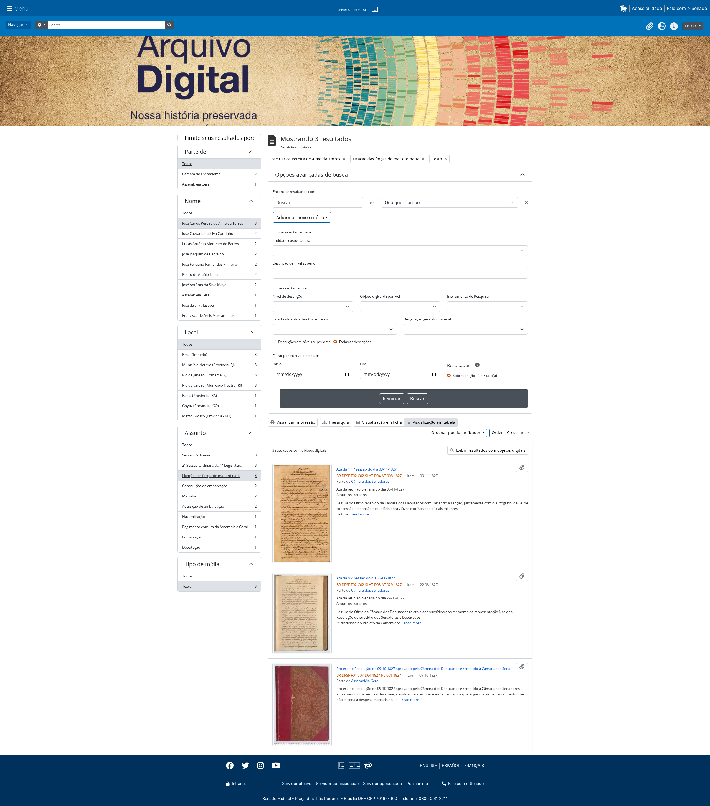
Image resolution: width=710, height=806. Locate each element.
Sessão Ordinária (219, 456)
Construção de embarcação (219, 487)
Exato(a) (490, 375)
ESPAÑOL (451, 765)
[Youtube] (274, 765)
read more (360, 514)
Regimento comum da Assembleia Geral (219, 528)
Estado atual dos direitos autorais (300, 319)
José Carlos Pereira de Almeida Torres (219, 225)
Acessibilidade (647, 8)
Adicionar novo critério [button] (300, 217)
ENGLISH (428, 765)
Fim (363, 363)
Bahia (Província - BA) (219, 397)
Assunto (195, 433)
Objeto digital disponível (380, 296)
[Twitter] (245, 765)
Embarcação (219, 538)
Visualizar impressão (295, 422)
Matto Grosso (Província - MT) (219, 417)
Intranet (238, 783)
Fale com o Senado (687, 8)
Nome (193, 201)
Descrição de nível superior (295, 263)
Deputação (219, 548)
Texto (219, 587)
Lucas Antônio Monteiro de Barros (219, 245)
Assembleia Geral (219, 296)
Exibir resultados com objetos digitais (490, 450)
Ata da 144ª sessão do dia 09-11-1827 (366, 469)
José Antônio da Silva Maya (219, 286)
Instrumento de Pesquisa (468, 296)
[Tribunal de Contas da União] (367, 765)
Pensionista (417, 783)
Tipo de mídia (202, 564)
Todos (187, 163)
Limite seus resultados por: (219, 138)
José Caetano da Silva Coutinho (219, 235)
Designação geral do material (427, 319)
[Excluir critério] (526, 202)
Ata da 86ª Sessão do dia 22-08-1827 (365, 578)
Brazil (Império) (219, 356)
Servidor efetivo (296, 783)
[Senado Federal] (355, 10)
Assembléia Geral (219, 185)
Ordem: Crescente (509, 432)
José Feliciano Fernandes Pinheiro (219, 265)
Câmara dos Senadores (219, 175)
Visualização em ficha (381, 422)
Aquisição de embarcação (219, 508)
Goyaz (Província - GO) (219, 407)
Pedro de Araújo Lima (219, 276)
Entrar (691, 26)
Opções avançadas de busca (311, 174)
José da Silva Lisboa (219, 306)
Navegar (16, 24)
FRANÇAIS (474, 765)
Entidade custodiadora (291, 240)
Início (277, 363)
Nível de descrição (287, 296)
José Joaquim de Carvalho (219, 255)
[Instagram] (260, 765)
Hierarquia (338, 422)
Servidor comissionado (337, 783)
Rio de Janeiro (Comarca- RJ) (219, 376)
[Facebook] (232, 765)
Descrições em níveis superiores (304, 341)
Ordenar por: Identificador (456, 432)
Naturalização (219, 518)
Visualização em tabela (433, 422)
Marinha (219, 497)
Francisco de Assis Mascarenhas (219, 316)
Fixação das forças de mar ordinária (219, 477)
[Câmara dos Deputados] (342, 765)
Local (191, 332)
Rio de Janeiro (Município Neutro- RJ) (219, 387)
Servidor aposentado (382, 783)
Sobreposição (464, 375)
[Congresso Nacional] (354, 765)
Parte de (195, 151)
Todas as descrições (355, 341)
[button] (624, 8)
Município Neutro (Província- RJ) (219, 366)
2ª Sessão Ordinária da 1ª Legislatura (219, 467)
